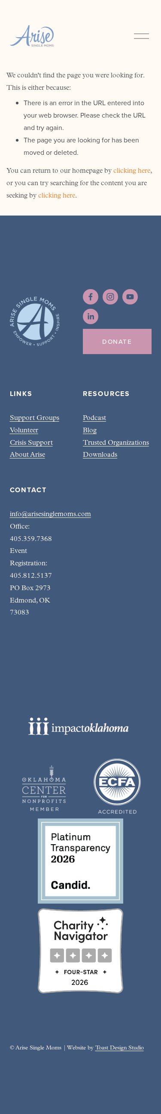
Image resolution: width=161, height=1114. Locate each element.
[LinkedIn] (90, 316)
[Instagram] (110, 296)
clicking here (131, 171)
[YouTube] (130, 296)
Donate (117, 341)
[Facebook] (90, 296)
